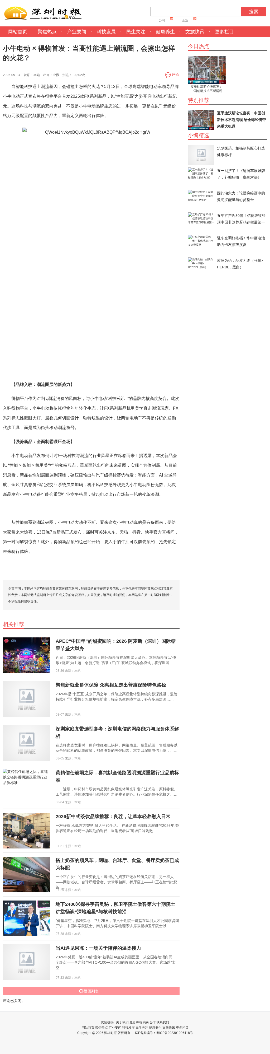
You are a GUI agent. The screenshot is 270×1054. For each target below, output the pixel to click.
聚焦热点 (47, 31)
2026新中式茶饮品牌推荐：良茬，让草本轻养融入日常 (113, 816)
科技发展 (106, 31)
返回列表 (91, 991)
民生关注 (135, 31)
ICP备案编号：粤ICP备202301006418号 (164, 1033)
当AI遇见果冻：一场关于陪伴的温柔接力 (98, 948)
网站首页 (17, 31)
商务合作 (149, 1022)
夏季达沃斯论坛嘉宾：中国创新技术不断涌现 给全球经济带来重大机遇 (206, 89)
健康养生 (165, 31)
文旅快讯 (194, 31)
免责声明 (135, 1022)
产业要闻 (76, 31)
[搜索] (243, 12)
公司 (162, 20)
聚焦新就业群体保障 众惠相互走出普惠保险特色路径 (111, 685)
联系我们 (162, 1022)
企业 (185, 20)
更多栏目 (224, 31)
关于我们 (122, 1022)
